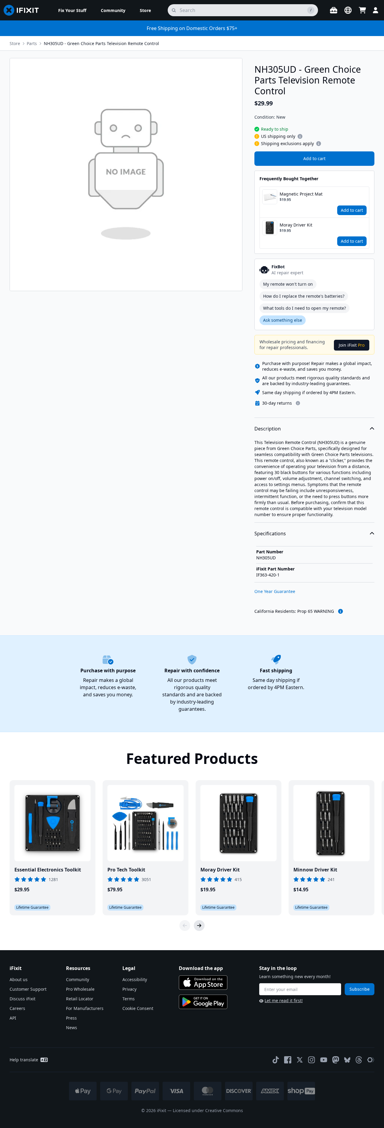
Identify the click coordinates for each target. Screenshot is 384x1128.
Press (71, 1018)
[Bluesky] (347, 1060)
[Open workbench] (334, 10)
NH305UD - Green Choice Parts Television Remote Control (101, 43)
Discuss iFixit (22, 999)
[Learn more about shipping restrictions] (300, 136)
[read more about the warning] (340, 611)
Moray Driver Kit (296, 225)
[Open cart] (362, 10)
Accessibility (134, 979)
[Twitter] (299, 1059)
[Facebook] (287, 1059)
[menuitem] (72, 10)
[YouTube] (323, 1059)
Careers (17, 1008)
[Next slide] (199, 925)
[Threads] (358, 1059)
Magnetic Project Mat (301, 194)
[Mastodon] (335, 1059)
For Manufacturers (85, 1008)
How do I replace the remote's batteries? (303, 296)
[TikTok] (275, 1059)
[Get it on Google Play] (203, 1002)
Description (267, 428)
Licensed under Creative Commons (208, 1110)
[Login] (375, 10)
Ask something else (282, 320)
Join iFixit (351, 345)
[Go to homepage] (24, 10)
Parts (32, 43)
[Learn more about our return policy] (298, 403)
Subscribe (360, 989)
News (71, 1027)
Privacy (129, 989)
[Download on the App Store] (203, 982)
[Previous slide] (184, 925)
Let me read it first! (284, 1000)
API (13, 1018)
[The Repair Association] (370, 1059)
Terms (128, 999)
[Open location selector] (348, 10)
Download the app (201, 968)
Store (15, 43)
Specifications (270, 533)
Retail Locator (79, 999)
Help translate (24, 1060)
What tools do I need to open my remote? (304, 308)
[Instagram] (311, 1059)
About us (19, 979)
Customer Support (28, 989)
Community (77, 979)
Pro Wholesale (80, 989)
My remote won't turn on (288, 284)
